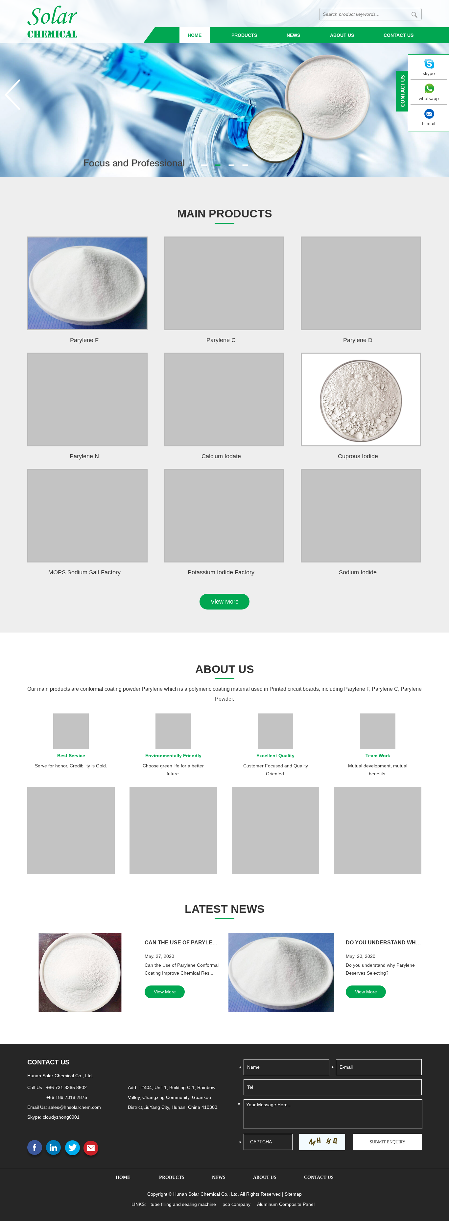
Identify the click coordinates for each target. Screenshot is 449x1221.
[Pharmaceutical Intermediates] (224, 88)
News (293, 35)
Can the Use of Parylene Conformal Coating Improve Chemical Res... (183, 942)
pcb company (236, 1204)
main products (224, 213)
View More (225, 601)
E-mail (428, 123)
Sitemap (293, 1194)
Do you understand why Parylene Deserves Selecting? (384, 942)
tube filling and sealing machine (183, 1204)
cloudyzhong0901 (61, 1117)
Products (244, 35)
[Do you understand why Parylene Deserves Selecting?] (281, 972)
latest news (225, 909)
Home (194, 35)
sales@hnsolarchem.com (74, 1107)
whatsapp (429, 98)
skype (429, 73)
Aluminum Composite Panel (286, 1204)
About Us (342, 35)
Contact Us (399, 35)
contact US (48, 1062)
